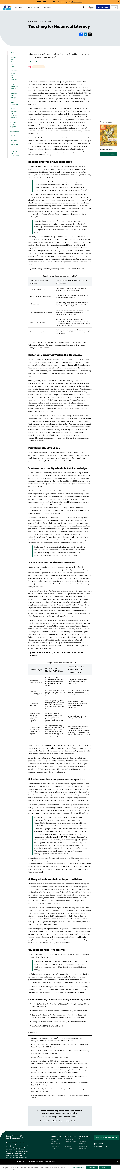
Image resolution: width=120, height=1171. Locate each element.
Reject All (92, 1167)
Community (69, 1144)
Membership (48, 7)
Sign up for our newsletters (106, 1137)
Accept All (105, 1167)
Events (28, 7)
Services (37, 7)
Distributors (83, 1144)
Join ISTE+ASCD (103, 7)
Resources (18, 7)
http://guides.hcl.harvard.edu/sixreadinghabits (60, 1072)
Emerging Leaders (71, 1142)
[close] (118, 2)
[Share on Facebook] (81, 34)
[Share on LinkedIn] (85, 34)
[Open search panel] (83, 7)
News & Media (55, 1146)
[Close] (117, 1167)
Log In (114, 7)
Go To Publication (108, 154)
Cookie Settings (78, 1167)
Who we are (55, 1139)
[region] (60, 1167)
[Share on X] (90, 34)
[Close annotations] (117, 1161)
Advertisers (83, 1141)
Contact (54, 1148)
